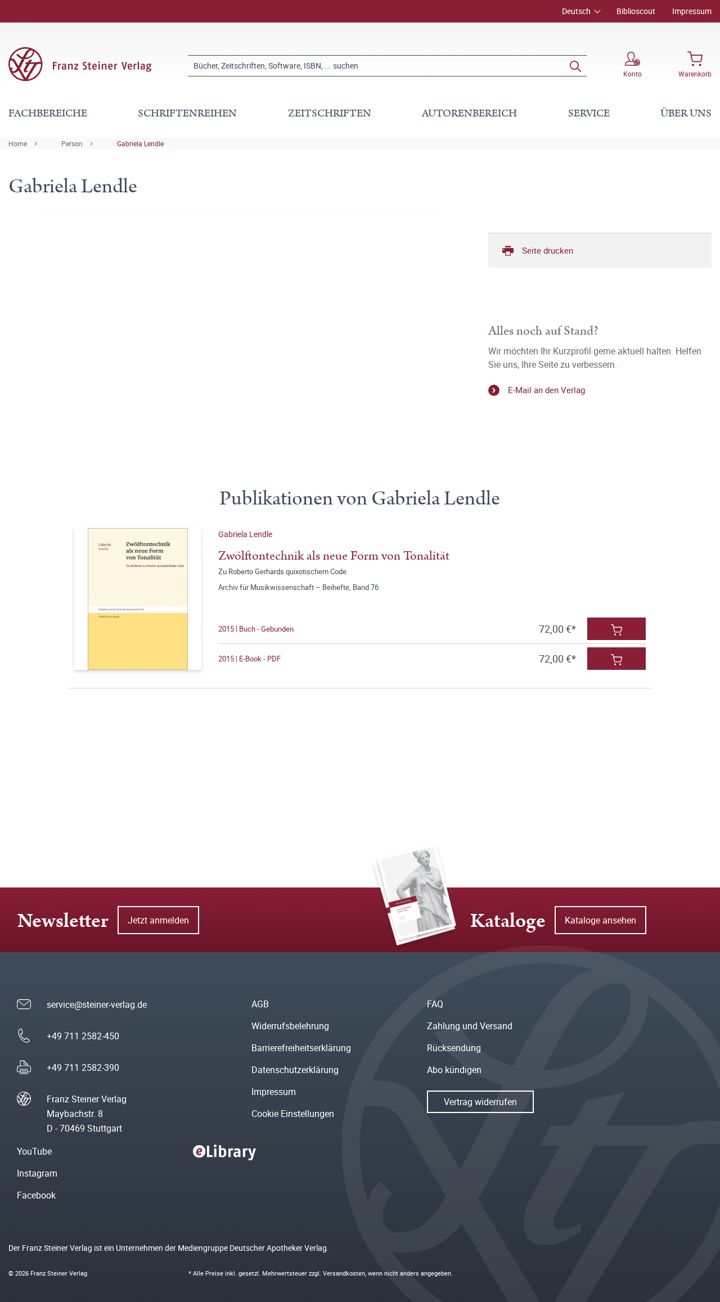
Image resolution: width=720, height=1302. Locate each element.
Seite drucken (547, 250)
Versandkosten (344, 1273)
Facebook (36, 1195)
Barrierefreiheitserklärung (301, 1048)
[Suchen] (575, 65)
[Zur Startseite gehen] (79, 64)
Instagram (37, 1173)
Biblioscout (635, 11)
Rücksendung (454, 1048)
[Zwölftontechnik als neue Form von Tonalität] (138, 599)
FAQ (435, 1004)
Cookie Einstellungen (292, 1113)
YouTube (34, 1151)
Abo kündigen (454, 1070)
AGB (260, 1004)
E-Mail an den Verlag (546, 389)
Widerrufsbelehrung (290, 1026)
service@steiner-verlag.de (97, 1004)
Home (17, 143)
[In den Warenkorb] (616, 629)
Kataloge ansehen (600, 920)
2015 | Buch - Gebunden (256, 629)
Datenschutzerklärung (295, 1070)
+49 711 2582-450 (83, 1036)
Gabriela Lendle (140, 143)
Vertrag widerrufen (480, 1102)
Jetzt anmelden (158, 920)
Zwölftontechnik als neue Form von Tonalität (333, 556)
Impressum (692, 11)
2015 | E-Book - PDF (249, 659)
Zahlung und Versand (469, 1026)
